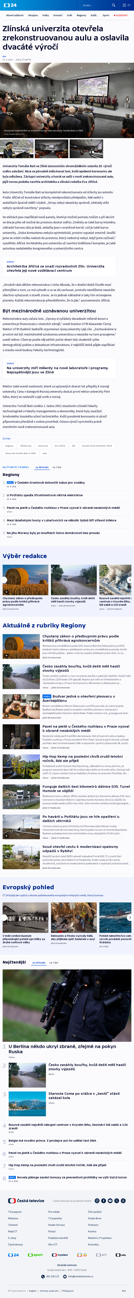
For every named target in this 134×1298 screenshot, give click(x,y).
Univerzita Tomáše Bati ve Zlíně (20, 453)
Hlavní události (15, 15)
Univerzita (43, 445)
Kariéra (92, 1231)
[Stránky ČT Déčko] (82, 1254)
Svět (69, 15)
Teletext (13, 1224)
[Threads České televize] (123, 1200)
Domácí (57, 15)
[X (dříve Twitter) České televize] (116, 1200)
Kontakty (93, 1244)
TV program (15, 1211)
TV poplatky (55, 1218)
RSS (124, 1290)
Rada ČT (12, 1231)
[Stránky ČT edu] (121, 1254)
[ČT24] (10, 5)
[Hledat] (114, 5)
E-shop (12, 1238)
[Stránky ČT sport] (35, 1254)
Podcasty (93, 1224)
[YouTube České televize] (110, 1200)
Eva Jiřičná (60, 445)
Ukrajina (33, 15)
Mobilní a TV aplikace (100, 1238)
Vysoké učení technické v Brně (97, 445)
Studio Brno (94, 1218)
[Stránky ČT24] (13, 1254)
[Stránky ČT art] (101, 1254)
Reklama (13, 1218)
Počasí (52, 1231)
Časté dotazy (15, 1244)
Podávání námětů (58, 1238)
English (32, 1290)
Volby (45, 15)
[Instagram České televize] (97, 1200)
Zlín (73, 445)
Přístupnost (68, 1290)
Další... (94, 15)
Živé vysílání (94, 1211)
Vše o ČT (53, 1244)
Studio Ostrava (56, 1224)
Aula (45, 453)
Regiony (81, 15)
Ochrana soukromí (49, 1290)
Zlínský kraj (25, 445)
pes (4, 56)
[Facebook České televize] (103, 1200)
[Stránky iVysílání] (60, 1254)
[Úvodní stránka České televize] (26, 1200)
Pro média (54, 1211)
